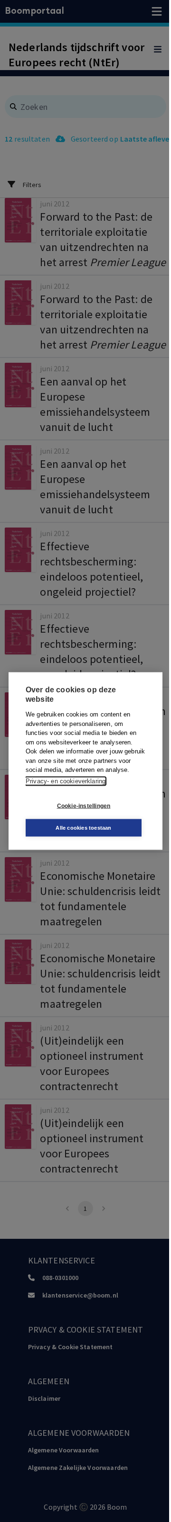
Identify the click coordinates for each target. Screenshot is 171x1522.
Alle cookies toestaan (83, 828)
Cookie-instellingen (84, 805)
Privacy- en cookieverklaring (65, 780)
